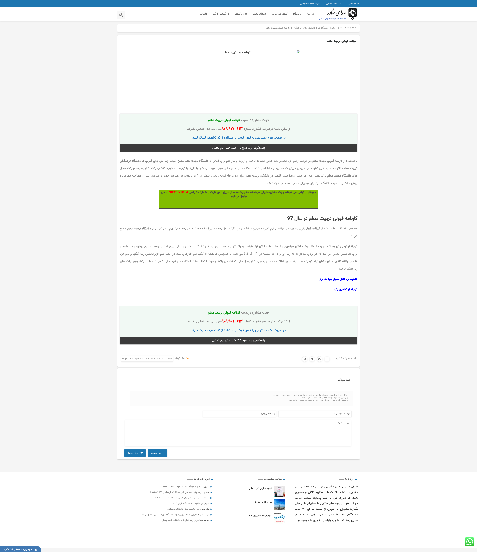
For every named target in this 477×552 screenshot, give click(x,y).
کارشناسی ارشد (221, 14)
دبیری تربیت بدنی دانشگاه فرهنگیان (183, 509)
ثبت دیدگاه (156, 453)
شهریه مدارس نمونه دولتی (260, 488)
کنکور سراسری (279, 14)
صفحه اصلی (354, 4)
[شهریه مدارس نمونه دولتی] (279, 491)
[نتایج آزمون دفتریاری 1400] (279, 518)
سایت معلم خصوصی (310, 4)
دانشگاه (297, 14)
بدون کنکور (241, 14)
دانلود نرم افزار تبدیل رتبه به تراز (338, 279)
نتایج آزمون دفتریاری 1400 (259, 516)
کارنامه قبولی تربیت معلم (342, 41)
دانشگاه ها (323, 28)
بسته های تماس (334, 4)
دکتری (203, 14)
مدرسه (310, 14)
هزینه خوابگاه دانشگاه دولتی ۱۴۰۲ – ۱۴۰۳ (181, 487)
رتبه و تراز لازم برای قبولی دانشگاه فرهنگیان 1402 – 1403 (175, 492)
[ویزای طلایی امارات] (279, 504)
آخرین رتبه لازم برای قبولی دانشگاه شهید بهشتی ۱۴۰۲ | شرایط (169, 515)
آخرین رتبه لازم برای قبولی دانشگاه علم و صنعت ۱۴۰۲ (177, 498)
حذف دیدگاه (133, 453)
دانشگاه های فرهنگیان (304, 28)
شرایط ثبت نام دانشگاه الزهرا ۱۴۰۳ (188, 503)
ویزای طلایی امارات (263, 502)
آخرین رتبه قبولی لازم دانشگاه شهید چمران (181, 520)
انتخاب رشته (259, 14)
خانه (333, 28)
